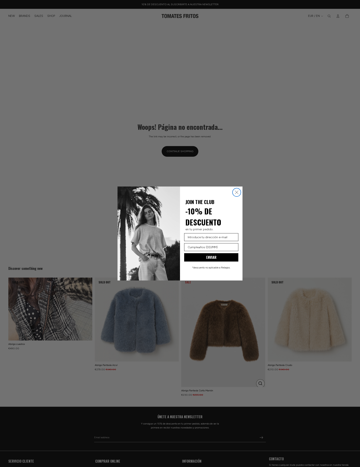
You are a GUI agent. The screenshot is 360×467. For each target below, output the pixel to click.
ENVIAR (211, 257)
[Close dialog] (236, 192)
